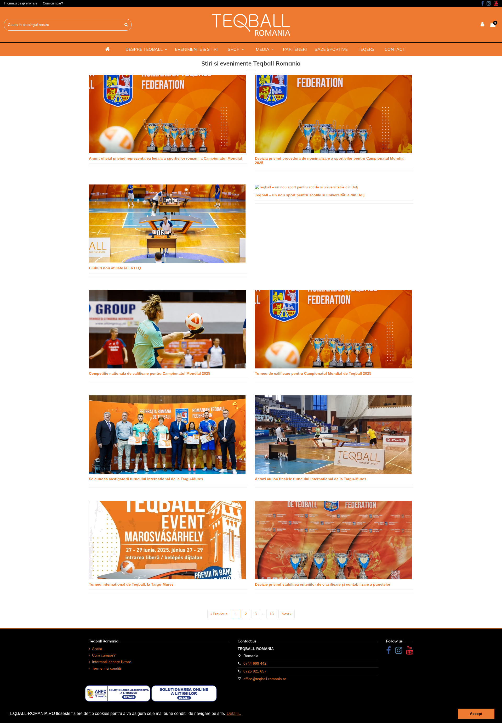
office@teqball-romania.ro (264, 679)
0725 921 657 (254, 671)
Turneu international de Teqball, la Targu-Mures (131, 584)
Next (286, 614)
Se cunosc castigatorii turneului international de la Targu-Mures (146, 479)
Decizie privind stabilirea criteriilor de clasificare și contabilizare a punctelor (322, 584)
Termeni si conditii (107, 668)
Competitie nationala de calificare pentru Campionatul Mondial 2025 (149, 373)
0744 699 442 (254, 663)
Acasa (97, 649)
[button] (146, 49)
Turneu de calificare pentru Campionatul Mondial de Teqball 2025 (313, 373)
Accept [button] (476, 713)
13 (272, 614)
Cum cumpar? (53, 3)
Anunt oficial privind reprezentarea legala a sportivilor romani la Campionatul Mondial (165, 158)
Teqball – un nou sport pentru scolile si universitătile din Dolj (309, 195)
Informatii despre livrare (21, 3)
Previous (219, 614)
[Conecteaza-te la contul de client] (482, 25)
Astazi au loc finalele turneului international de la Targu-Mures (310, 479)
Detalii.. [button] (234, 713)
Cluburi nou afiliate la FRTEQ (115, 268)
